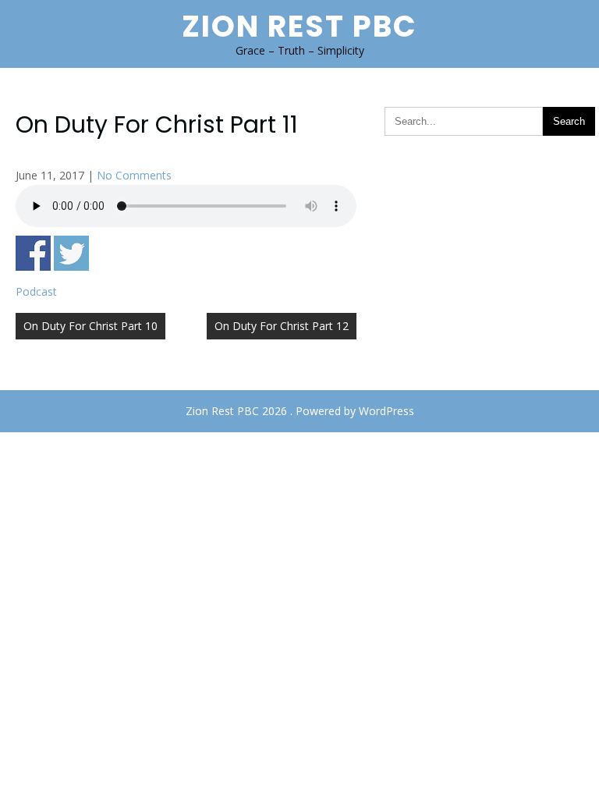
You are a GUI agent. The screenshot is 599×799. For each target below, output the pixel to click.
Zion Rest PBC (299, 26)
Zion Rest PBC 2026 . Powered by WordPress (300, 410)
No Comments (134, 175)
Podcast (36, 291)
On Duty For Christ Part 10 (90, 325)
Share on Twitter (71, 253)
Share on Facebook (33, 253)
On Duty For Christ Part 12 (281, 325)
